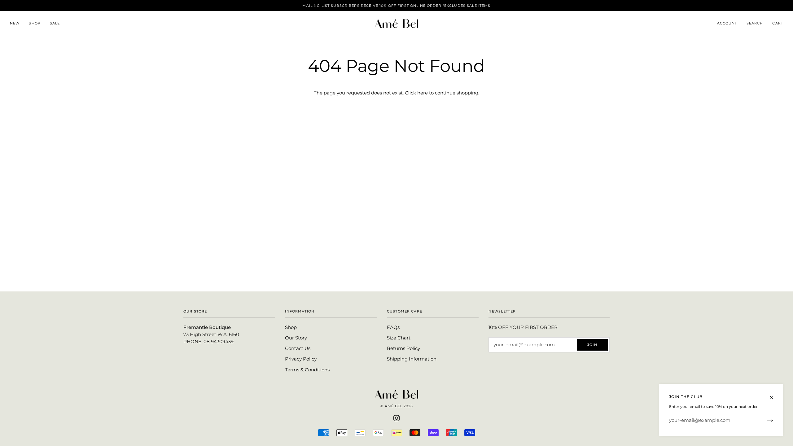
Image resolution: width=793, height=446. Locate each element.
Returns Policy (403, 348)
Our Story (296, 338)
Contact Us (297, 348)
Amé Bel (393, 406)
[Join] (765, 420)
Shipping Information (411, 359)
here (422, 93)
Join (592, 345)
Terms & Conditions (307, 370)
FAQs (393, 327)
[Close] (774, 394)
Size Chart (398, 338)
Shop (291, 327)
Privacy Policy (301, 359)
